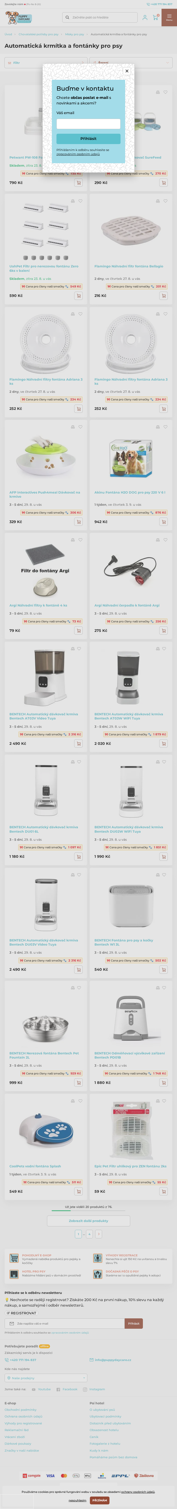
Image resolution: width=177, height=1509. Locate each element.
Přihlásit (88, 138)
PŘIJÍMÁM (99, 1500)
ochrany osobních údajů (138, 1492)
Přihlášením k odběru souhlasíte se (82, 152)
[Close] (127, 71)
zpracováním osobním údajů (78, 154)
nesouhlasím (77, 1500)
